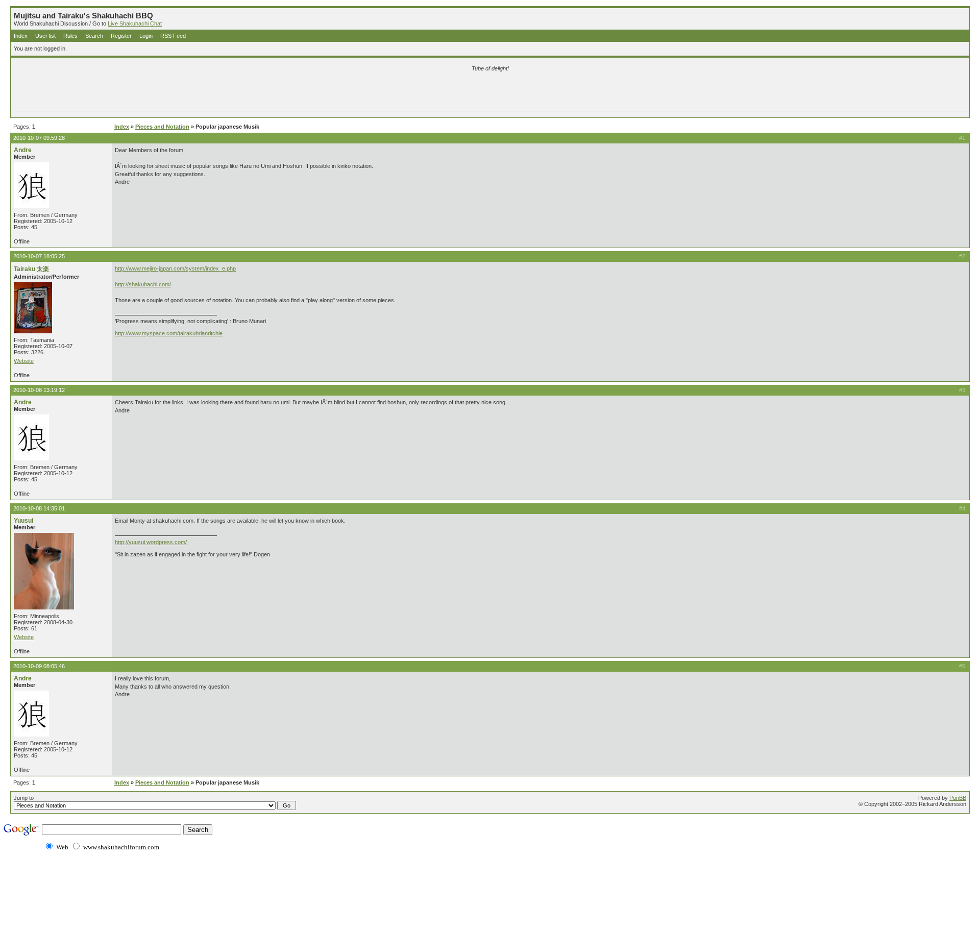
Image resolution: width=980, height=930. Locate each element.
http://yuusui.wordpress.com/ (151, 542)
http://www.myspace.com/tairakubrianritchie (169, 333)
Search (94, 36)
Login (146, 36)
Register (121, 36)
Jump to (24, 798)
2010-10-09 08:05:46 (39, 666)
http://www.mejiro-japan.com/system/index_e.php (175, 268)
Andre (23, 150)
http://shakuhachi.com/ (143, 284)
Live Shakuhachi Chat (135, 23)
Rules (70, 36)
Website (24, 361)
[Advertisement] (370, 93)
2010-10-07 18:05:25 (39, 256)
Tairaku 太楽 (31, 269)
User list (45, 36)
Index (21, 36)
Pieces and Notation (162, 127)
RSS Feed (173, 36)
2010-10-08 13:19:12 (39, 390)
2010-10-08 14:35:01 (39, 508)
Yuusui (23, 520)
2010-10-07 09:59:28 (39, 138)
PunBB (957, 798)
